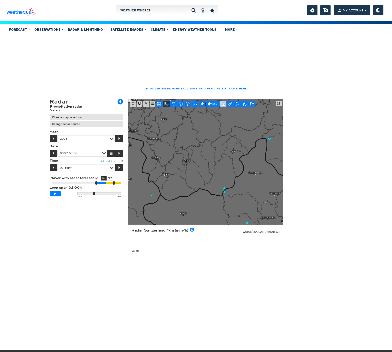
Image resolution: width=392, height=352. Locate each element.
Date (54, 146)
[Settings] (312, 10)
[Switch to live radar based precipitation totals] (251, 104)
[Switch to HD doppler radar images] (173, 104)
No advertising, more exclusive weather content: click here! (196, 88)
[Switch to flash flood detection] (237, 104)
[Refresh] (133, 104)
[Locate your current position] (139, 104)
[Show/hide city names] (152, 104)
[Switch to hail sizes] (195, 104)
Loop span (66, 187)
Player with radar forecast (72, 178)
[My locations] (212, 10)
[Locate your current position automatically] (202, 10)
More (230, 29)
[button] (279, 103)
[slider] (114, 183)
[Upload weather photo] (325, 10)
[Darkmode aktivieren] (378, 10)
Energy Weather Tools (194, 29)
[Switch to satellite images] (244, 104)
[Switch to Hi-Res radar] (166, 104)
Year (54, 132)
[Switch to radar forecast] (180, 104)
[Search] (193, 10)
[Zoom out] (146, 104)
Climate (159, 29)
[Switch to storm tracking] (230, 104)
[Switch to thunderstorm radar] (188, 104)
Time (54, 161)
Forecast (18, 29)
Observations (48, 29)
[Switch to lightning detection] (202, 104)
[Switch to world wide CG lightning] (223, 104)
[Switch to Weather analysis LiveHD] (159, 104)
